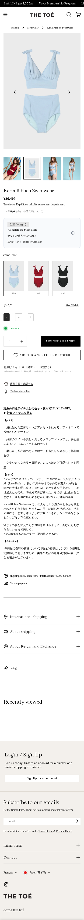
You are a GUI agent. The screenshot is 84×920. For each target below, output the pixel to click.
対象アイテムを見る (19, 413)
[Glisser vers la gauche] (14, 91)
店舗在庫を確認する (21, 383)
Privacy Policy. (64, 831)
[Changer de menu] (5, 14)
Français (8, 872)
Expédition (22, 204)
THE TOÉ (18, 910)
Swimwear (32, 27)
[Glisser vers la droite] (69, 91)
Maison (15, 27)
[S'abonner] (77, 821)
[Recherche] (69, 14)
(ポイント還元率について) (29, 211)
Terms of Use (45, 831)
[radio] (14, 278)
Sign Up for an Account (42, 778)
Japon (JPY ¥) (38, 872)
